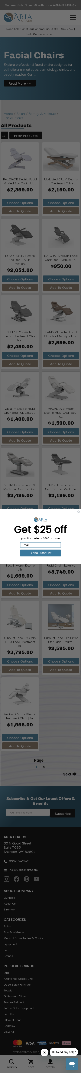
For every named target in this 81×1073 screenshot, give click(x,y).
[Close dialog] (78, 511)
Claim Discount (40, 553)
